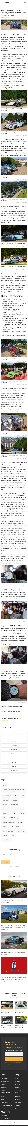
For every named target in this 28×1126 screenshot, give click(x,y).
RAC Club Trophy (14, 818)
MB (16, 795)
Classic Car (5, 809)
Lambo (22, 813)
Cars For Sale (4, 1078)
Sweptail (5, 835)
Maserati (14, 741)
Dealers (3, 1090)
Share (23, 1123)
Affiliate (17, 1087)
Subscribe (14, 1059)
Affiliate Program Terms (6, 1108)
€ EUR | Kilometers (5, 1118)
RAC (4, 818)
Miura (14, 813)
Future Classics (15, 826)
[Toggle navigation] (25, 3)
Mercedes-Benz (14, 749)
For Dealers (17, 1081)
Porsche (14, 766)
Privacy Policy (4, 1102)
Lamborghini (14, 737)
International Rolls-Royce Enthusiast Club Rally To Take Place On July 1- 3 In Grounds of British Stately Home (13, 927)
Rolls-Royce (14, 753)
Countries (3, 1087)
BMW (14, 732)
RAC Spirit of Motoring (8, 822)
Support (3, 1096)
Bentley (14, 762)
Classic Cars (14, 804)
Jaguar (14, 758)
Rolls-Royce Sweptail (8, 831)
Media (2, 1099)
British (4, 785)
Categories (3, 1084)
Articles (17, 1078)
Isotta (22, 795)
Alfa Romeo (14, 745)
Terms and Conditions (6, 1105)
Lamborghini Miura (14, 770)
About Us (17, 1084)
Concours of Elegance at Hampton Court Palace (14, 790)
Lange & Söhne (6, 840)
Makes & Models (5, 1081)
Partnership (18, 1090)
